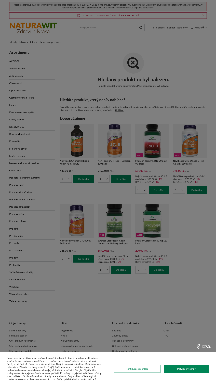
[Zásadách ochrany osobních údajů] (36, 367)
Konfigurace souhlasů (137, 368)
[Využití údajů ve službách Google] (65, 370)
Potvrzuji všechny (186, 368)
